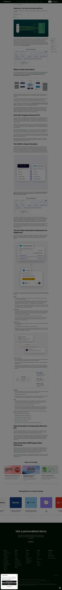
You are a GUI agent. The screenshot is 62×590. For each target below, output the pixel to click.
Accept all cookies (9, 581)
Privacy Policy (9, 579)
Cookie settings (9, 586)
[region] (9, 581)
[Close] (17, 575)
